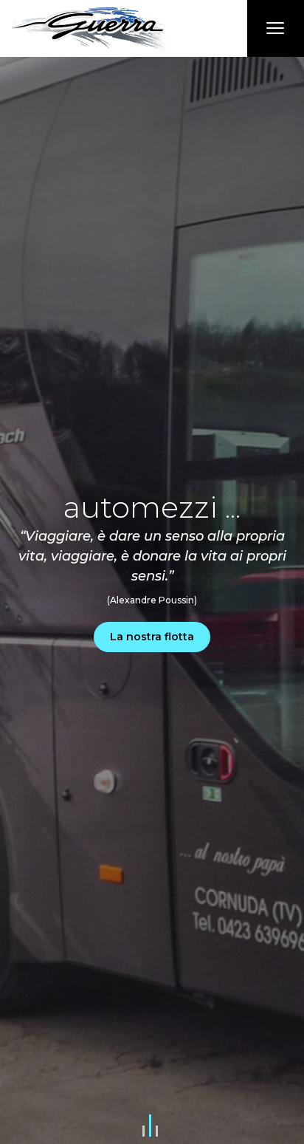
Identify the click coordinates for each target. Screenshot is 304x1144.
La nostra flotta (152, 636)
